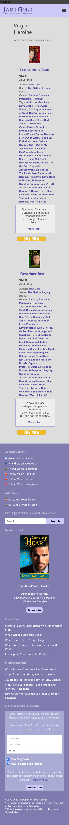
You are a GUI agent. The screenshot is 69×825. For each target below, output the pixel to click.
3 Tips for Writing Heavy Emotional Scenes (30, 674)
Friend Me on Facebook (21, 463)
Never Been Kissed (39, 356)
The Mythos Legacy (39, 88)
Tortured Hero (46, 194)
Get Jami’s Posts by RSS (21, 499)
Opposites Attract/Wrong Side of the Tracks (33, 170)
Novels (44, 162)
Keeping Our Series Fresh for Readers (26, 654)
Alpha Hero (32, 105)
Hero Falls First (37, 148)
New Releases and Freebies (26, 763)
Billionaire (35, 116)
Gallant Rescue (28, 331)
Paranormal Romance (31, 98)
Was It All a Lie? (38, 201)
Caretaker (38, 317)
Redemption (38, 180)
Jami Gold (34, 84)
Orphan (32, 173)
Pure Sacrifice (31, 274)
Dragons (24, 130)
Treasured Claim (34, 70)
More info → (35, 228)
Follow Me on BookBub (21, 473)
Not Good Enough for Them (35, 359)
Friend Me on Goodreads (22, 468)
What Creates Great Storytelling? (24, 640)
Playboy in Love (38, 176)
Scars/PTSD (47, 184)
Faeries (32, 320)
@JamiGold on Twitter (20, 458)
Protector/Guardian (30, 366)
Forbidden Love (28, 141)
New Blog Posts (19, 759)
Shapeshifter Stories (31, 187)
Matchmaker (39, 345)
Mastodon (6, 1)
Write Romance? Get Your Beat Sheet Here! (30, 669)
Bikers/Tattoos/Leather (39, 310)
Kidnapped (32, 342)
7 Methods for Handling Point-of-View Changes (33, 679)
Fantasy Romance (39, 95)
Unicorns (24, 391)
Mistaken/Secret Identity (33, 349)
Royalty (48, 370)
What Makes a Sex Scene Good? (23, 634)
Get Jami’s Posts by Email (22, 504)
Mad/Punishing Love (31, 152)
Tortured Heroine (29, 198)
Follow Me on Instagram (22, 484)
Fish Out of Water (29, 137)
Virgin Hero (37, 391)
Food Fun (46, 137)
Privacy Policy (40, 779)
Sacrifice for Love (29, 184)
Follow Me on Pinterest (21, 479)
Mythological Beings (31, 155)
